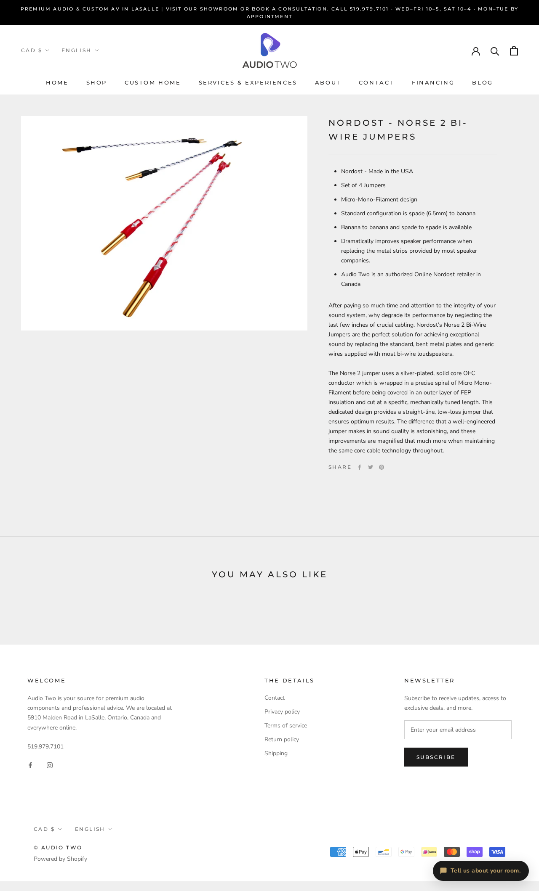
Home (57, 82)
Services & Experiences (248, 82)
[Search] (495, 50)
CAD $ (31, 50)
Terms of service (285, 726)
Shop (96, 82)
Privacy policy (282, 712)
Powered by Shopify (60, 859)
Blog (482, 82)
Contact (376, 82)
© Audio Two (58, 847)
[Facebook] (359, 467)
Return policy (281, 739)
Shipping (276, 753)
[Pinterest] (381, 467)
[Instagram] (50, 764)
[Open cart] (514, 51)
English (76, 50)
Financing (433, 82)
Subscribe (436, 757)
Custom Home (153, 82)
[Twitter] (370, 467)
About (328, 82)
